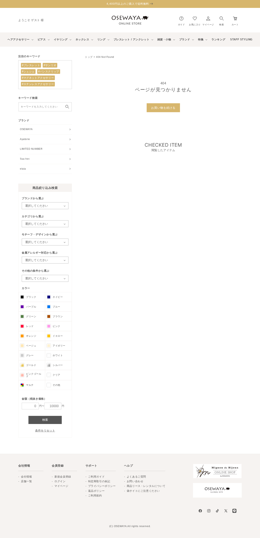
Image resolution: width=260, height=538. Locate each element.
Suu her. (25, 158)
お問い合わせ (135, 481)
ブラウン (58, 316)
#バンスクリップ (48, 71)
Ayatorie (25, 139)
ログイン (59, 481)
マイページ (61, 485)
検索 (45, 419)
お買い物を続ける (163, 107)
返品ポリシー (96, 490)
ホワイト (58, 355)
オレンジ (31, 336)
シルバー (58, 365)
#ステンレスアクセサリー (38, 84)
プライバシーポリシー (102, 485)
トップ (89, 57)
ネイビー (58, 297)
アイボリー (59, 345)
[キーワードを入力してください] (67, 106)
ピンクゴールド (33, 375)
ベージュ (31, 345)
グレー (30, 355)
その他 (56, 385)
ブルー (56, 306)
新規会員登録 (62, 476)
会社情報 (26, 476)
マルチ (30, 385)
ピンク (56, 326)
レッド (30, 326)
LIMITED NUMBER (31, 148)
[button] (221, 20)
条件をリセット (45, 430)
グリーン (31, 316)
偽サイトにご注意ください (143, 490)
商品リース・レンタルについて (146, 485)
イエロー (58, 336)
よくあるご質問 (136, 476)
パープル (31, 306)
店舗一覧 (26, 481)
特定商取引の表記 (99, 481)
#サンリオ (50, 65)
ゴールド (31, 365)
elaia (23, 168)
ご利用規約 (95, 495)
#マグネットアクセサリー (38, 77)
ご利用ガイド (96, 476)
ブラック (31, 297)
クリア (56, 374)
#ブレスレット (31, 65)
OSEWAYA (26, 129)
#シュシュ (28, 71)
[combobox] (45, 106)
